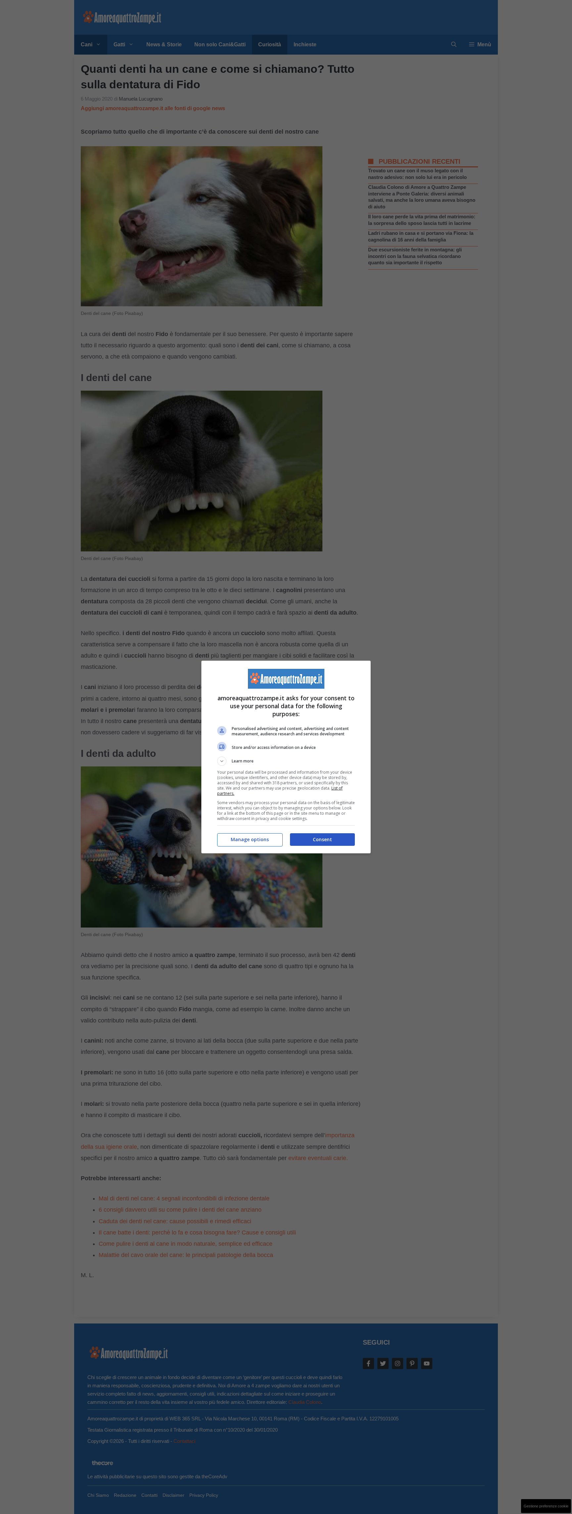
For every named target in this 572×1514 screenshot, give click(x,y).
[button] (286, 761)
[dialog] (286, 757)
